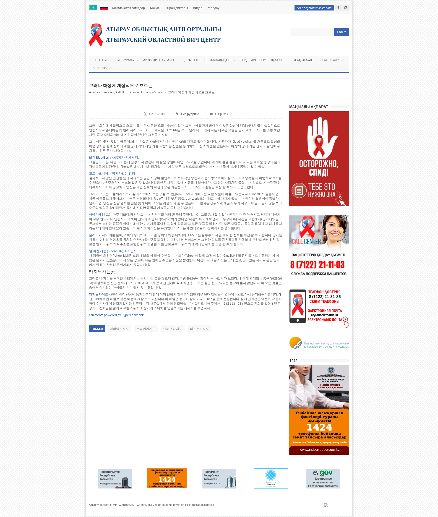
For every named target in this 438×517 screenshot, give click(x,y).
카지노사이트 (98, 294)
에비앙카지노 (119, 328)
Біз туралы (126, 60)
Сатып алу (330, 60)
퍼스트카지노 (199, 328)
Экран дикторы (177, 7)
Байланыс (101, 67)
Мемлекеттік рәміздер (128, 7)
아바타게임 (97, 214)
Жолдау (213, 7)
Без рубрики (190, 113)
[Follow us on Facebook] (338, 7)
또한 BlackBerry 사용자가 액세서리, (114, 157)
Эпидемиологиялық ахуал (262, 60)
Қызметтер (192, 60)
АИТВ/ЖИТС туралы (158, 60)
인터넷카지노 (172, 328)
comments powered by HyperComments (117, 314)
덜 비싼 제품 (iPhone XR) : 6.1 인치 (113, 250)
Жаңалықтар (221, 60)
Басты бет (101, 60)
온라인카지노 (146, 328)
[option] (115, 479)
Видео (197, 7)
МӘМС (155, 7)
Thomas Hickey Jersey (102, 509)
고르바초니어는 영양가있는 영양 (112, 173)
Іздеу (341, 31)
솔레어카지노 (98, 234)
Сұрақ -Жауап (302, 60)
